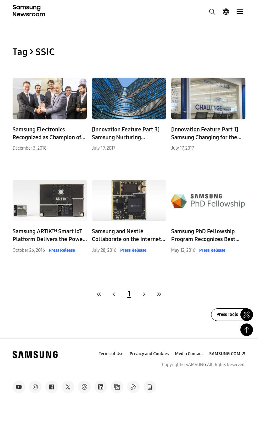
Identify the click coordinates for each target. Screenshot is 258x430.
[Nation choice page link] (226, 11)
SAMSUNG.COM (224, 353)
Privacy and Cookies (149, 353)
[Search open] (212, 11)
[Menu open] (239, 11)
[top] (246, 329)
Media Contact (189, 353)
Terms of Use (111, 353)
